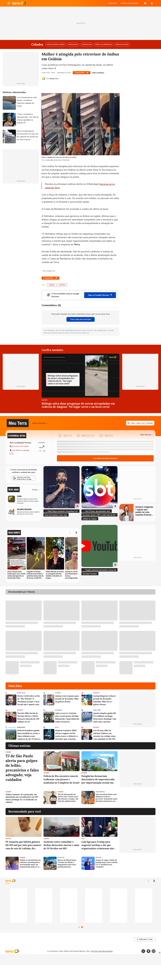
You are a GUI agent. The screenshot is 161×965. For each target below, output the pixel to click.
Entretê (20, 710)
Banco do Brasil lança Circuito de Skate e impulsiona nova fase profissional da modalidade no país (67, 863)
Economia (58, 710)
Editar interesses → (147, 434)
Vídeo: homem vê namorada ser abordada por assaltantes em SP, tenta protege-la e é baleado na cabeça (22, 798)
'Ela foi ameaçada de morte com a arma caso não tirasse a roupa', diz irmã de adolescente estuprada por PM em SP (68, 797)
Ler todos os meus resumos (105, 458)
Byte (56, 727)
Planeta (44, 400)
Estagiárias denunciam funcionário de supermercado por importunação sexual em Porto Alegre (98, 779)
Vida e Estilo (100, 792)
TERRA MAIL (112, 3)
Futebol (58, 693)
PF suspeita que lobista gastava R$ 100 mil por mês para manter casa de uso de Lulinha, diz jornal (23, 845)
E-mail (145, 3)
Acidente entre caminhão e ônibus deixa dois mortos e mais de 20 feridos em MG (61, 845)
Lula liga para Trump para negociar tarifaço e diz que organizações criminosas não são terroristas (97, 845)
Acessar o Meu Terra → (40, 423)
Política (8, 839)
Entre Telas (21, 693)
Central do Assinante (129, 3)
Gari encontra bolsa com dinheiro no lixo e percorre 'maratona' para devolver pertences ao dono (106, 797)
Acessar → (36, 489)
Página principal (19, 3)
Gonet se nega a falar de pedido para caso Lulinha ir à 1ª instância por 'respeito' (106, 863)
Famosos (96, 693)
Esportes (61, 857)
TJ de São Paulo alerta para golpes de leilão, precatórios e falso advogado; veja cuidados (22, 768)
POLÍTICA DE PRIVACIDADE (102, 951)
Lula (83, 839)
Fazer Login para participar (80, 319)
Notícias (62, 285)
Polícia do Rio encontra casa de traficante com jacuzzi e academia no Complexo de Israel (61, 779)
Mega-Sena (97, 710)
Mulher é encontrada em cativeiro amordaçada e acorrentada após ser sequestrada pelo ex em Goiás (30, 863)
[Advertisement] (137, 797)
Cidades (51, 285)
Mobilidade (21, 727)
